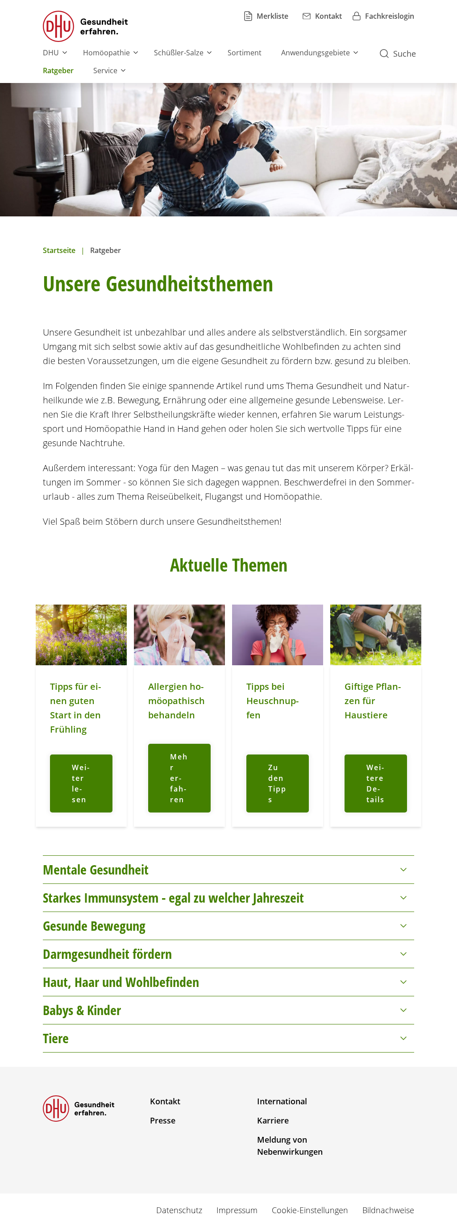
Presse (162, 1120)
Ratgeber (58, 70)
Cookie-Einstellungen (310, 1210)
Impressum (237, 1210)
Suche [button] (404, 53)
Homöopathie (106, 53)
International (282, 1101)
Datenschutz (179, 1210)
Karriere (273, 1120)
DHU (51, 53)
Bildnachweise (388, 1210)
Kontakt (165, 1101)
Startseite (59, 250)
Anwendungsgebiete (315, 53)
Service (105, 70)
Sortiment (245, 53)
